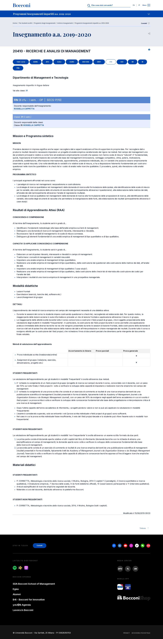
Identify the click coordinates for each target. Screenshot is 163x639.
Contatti (144, 23)
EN (134, 5)
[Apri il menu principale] (148, 5)
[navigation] (81, 14)
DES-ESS (85, 62)
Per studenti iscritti (25, 23)
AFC (47, 62)
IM (133, 62)
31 (27, 90)
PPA (18, 68)
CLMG (72, 62)
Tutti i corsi (21, 62)
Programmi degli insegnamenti (44, 23)
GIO (122, 62)
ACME (35, 62)
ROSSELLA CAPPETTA (24, 109)
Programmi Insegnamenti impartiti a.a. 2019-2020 (92, 23)
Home (15, 23)
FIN (111, 62)
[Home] (21, 5)
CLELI (59, 62)
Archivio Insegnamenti (65, 23)
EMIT (99, 62)
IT (139, 5)
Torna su (143, 528)
